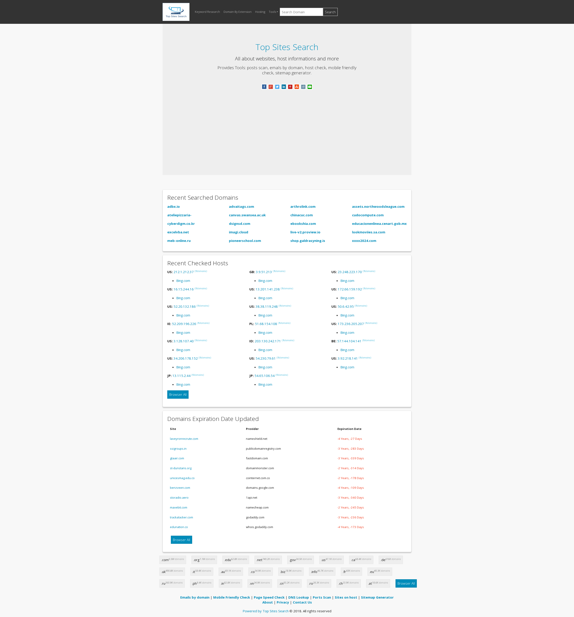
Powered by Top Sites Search (266, 611)
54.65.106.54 (264, 375)
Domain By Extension (238, 12)
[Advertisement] (287, 126)
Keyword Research (207, 12)
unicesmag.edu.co (182, 478)
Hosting (260, 12)
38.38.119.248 (267, 306)
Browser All (178, 394)
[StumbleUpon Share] (297, 86)
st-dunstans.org (180, 468)
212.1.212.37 (184, 272)
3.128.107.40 (184, 341)
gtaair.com (177, 458)
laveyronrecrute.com (184, 439)
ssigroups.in (178, 449)
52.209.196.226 (184, 323)
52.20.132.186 (185, 306)
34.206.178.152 (186, 358)
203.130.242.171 (268, 341)
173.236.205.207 (351, 323)
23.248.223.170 (350, 272)
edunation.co (179, 527)
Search (330, 12)
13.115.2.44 (181, 375)
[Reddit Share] (303, 86)
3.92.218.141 (348, 358)
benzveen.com (180, 488)
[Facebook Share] (264, 86)
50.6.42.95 (346, 306)
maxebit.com (178, 507)
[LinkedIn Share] (284, 86)
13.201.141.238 (268, 289)
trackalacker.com (181, 517)
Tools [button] (272, 12)
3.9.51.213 (264, 272)
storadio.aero (179, 497)
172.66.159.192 (350, 289)
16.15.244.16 (184, 289)
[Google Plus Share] (271, 86)
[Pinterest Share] (290, 86)
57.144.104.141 (349, 341)
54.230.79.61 (266, 358)
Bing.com (183, 280)
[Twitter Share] (277, 86)
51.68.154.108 (266, 323)
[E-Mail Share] (310, 86)
